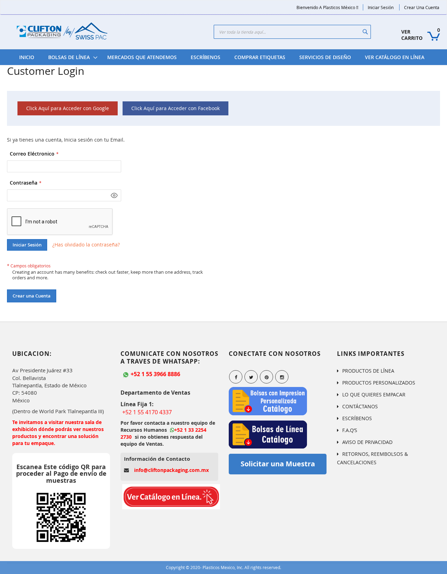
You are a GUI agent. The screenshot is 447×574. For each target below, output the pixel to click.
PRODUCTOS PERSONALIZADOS (378, 382)
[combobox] (292, 32)
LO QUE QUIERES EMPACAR (373, 394)
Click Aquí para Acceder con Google (67, 108)
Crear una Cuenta (421, 7)
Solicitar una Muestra (278, 463)
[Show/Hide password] (114, 195)
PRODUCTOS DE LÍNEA (368, 370)
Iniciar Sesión (381, 7)
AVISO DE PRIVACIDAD (367, 442)
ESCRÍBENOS (357, 418)
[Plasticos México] (62, 32)
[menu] (221, 57)
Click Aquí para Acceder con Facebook (175, 108)
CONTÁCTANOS (360, 406)
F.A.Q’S (349, 430)
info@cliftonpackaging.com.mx (171, 470)
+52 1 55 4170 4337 (147, 412)
